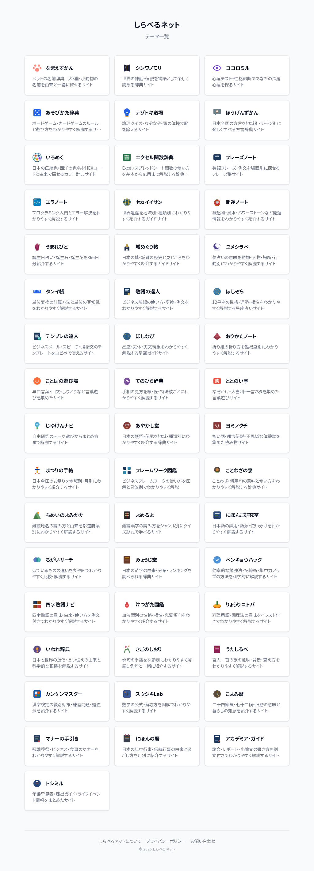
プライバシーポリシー (166, 841)
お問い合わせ (202, 841)
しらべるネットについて (120, 841)
